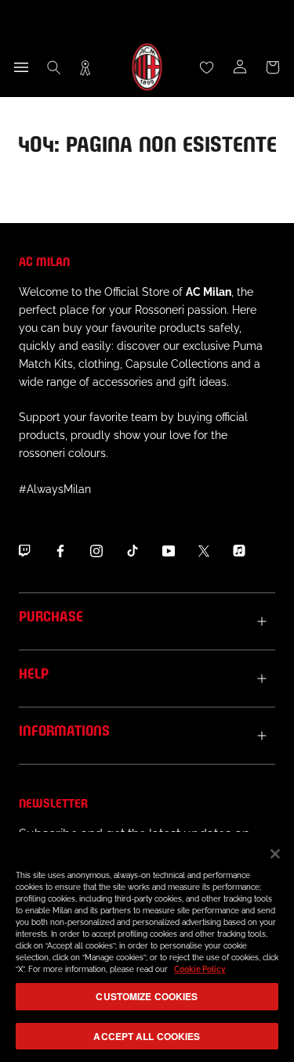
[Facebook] (60, 551)
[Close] (275, 854)
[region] (147, 947)
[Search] (54, 67)
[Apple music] (239, 551)
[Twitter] (203, 551)
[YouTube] (168, 551)
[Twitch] (24, 551)
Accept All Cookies (146, 1036)
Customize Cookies (147, 996)
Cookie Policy (200, 969)
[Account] (240, 67)
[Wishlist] (207, 67)
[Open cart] (273, 67)
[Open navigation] (21, 67)
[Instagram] (96, 551)
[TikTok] (132, 551)
